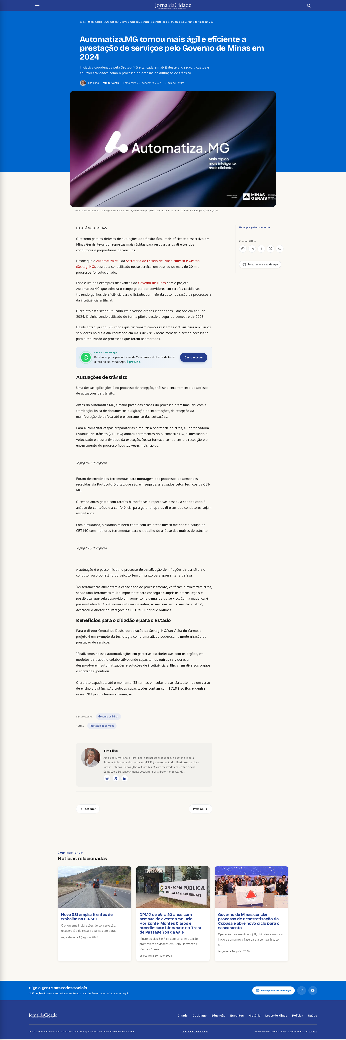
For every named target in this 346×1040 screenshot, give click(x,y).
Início (83, 21)
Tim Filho (93, 83)
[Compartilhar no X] (270, 249)
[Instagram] (107, 778)
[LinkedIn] (124, 778)
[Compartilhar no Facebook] (261, 249)
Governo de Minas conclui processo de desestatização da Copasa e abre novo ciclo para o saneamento (249, 921)
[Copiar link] (280, 249)
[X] (115, 778)
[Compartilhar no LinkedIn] (252, 249)
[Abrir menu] (37, 5)
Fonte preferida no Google (276, 990)
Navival (313, 1031)
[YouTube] (312, 990)
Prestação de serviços (102, 725)
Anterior (90, 809)
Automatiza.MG (108, 260)
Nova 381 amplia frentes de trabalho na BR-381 (87, 916)
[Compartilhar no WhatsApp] (243, 249)
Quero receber (193, 357)
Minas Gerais (95, 21)
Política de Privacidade (195, 1031)
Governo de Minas (152, 282)
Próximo (198, 809)
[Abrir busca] (308, 5)
